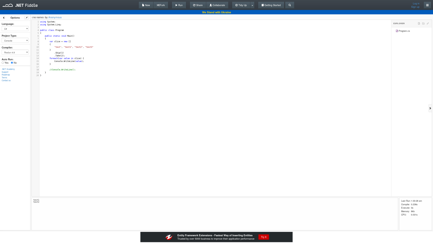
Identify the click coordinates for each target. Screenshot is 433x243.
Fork (162, 5)
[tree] (411, 31)
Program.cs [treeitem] (404, 30)
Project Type (9, 35)
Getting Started (272, 5)
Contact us (6, 80)
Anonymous (55, 17)
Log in (416, 3)
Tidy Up (242, 5)
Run (180, 5)
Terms (4, 77)
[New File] (419, 23)
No (15, 62)
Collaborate (218, 5)
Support (5, 72)
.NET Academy (8, 69)
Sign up (415, 6)
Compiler (7, 47)
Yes (6, 62)
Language (7, 23)
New (147, 5)
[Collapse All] (428, 23)
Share (199, 5)
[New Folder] (423, 23)
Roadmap (6, 74)
